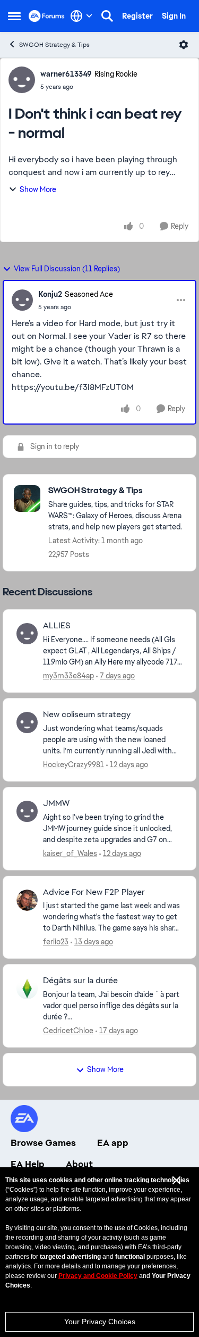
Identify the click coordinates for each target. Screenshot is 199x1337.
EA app (112, 1143)
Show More (38, 189)
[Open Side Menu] (14, 16)
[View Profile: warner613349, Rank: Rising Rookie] (21, 80)
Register (137, 16)
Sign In (174, 16)
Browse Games (43, 1143)
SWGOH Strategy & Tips (54, 44)
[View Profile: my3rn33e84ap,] (27, 633)
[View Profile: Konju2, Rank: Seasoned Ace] (22, 300)
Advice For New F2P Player (94, 892)
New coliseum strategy (87, 714)
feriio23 (55, 941)
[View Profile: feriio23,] (27, 900)
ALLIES (57, 625)
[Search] (107, 16)
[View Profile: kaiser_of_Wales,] (27, 811)
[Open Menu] (183, 44)
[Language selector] (81, 16)
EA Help (28, 1164)
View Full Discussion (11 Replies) (67, 268)
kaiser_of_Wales (70, 853)
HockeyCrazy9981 (73, 764)
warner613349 (66, 74)
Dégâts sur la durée (80, 980)
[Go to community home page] (47, 16)
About (79, 1164)
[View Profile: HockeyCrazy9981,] (27, 722)
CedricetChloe (68, 1030)
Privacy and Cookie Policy (97, 1276)
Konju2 (50, 294)
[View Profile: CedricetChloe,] (27, 988)
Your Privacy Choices (99, 1321)
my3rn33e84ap (68, 675)
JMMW (56, 803)
